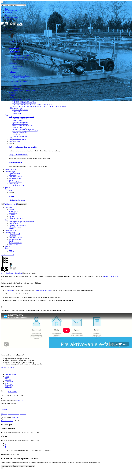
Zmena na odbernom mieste (21, 59)
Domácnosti (8, 29)
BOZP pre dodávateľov (19, 136)
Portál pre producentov (19, 132)
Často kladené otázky (15, 176)
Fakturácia (13, 63)
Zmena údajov (14, 52)
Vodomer (12, 72)
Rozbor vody (16, 134)
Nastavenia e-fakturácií (19, 118)
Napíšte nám (15, 417)
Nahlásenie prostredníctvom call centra (24, 103)
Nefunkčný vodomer (18, 77)
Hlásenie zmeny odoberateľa (21, 55)
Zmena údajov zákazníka (20, 57)
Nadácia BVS (9, 385)
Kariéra (7, 189)
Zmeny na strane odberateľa (17, 140)
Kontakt (7, 187)
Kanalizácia (16, 111)
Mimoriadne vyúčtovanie (20, 124)
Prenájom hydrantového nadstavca (23, 129)
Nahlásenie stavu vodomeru (21, 76)
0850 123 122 (12, 392)
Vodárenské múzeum (11, 10)
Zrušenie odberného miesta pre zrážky (24, 90)
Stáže (10, 191)
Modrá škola (8, 12)
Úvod (2, 273)
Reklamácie (12, 175)
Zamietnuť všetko (19, 466)
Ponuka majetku (13, 183)
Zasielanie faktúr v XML (20, 122)
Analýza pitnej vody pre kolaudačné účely (25, 131)
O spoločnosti (9, 381)
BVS (6, 9)
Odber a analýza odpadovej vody (22, 125)
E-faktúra (15, 68)
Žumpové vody (17, 127)
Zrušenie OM (16, 113)
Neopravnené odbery (15, 182)
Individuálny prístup (15, 141)
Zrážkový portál (17, 85)
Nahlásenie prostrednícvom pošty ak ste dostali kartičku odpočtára (32, 104)
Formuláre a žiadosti (15, 178)
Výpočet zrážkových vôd (20, 87)
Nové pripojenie (15, 41)
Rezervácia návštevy (7, 421)
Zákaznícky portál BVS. (110, 276)
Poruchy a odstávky (11, 169)
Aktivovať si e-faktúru (8, 367)
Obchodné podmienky (11, 374)
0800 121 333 (19, 400)
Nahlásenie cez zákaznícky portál (22, 99)
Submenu (11, 209)
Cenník (11, 180)
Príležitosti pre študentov (17, 200)
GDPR (7, 378)
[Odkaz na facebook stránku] (5, 443)
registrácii (10, 290)
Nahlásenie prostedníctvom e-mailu (23, 101)
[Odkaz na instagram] (5, 445)
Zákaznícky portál (14, 173)
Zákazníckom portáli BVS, (43, 290)
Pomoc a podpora (10, 171)
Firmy (6, 115)
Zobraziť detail (30, 466)
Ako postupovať (14, 48)
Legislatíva (8, 380)
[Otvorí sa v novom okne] (20, 454)
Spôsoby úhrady (17, 66)
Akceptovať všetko (7, 466)
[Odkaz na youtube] (5, 447)
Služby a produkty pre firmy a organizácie (21, 117)
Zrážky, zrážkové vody (18, 81)
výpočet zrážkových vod (20, 110)
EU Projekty (8, 387)
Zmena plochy (16, 89)
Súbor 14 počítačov (18, 185)
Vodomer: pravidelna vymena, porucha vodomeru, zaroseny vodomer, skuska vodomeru (39, 106)
